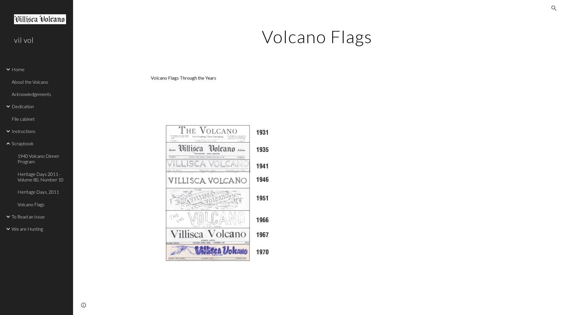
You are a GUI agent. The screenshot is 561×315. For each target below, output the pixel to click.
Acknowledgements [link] (31, 94)
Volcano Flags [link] (31, 204)
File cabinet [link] (23, 119)
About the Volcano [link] (30, 82)
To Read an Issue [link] (28, 216)
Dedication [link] (23, 106)
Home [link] (18, 69)
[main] (317, 36)
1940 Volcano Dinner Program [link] (38, 158)
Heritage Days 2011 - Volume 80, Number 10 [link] (40, 176)
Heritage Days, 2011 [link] (38, 192)
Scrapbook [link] (23, 143)
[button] (554, 8)
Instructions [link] (23, 131)
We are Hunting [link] (27, 229)
